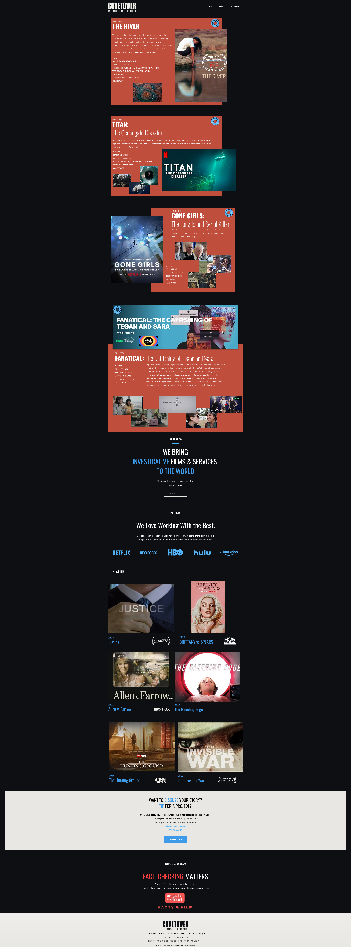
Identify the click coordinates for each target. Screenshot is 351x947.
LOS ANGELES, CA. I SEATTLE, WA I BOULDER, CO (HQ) (178, 934)
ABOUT (222, 7)
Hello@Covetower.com (175, 826)
